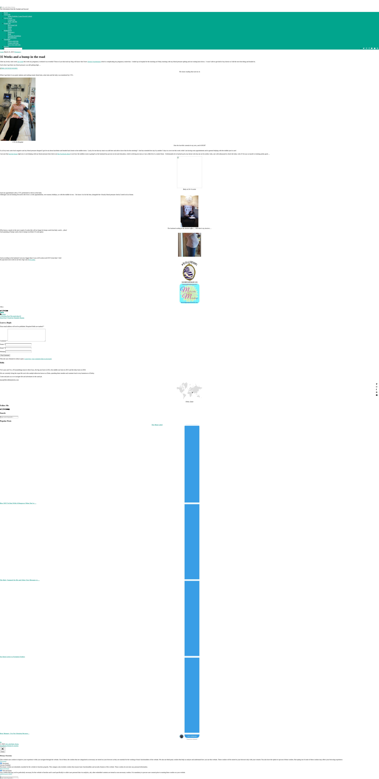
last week (20, 61)
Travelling (7, 39)
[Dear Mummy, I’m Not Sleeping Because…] (295, 694)
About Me (7, 14)
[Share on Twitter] (1, 312)
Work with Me (12, 22)
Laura (2, 52)
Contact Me (11, 20)
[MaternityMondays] (189, 303)
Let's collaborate (192, 736)
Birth (9, 34)
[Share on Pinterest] (3, 312)
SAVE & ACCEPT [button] (6, 774)
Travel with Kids (13, 41)
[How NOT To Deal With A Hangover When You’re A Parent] (220, 464)
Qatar (9, 29)
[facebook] (369, 48)
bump (4, 314)
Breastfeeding (12, 37)
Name (2, 344)
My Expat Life (12, 25)
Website (2, 351)
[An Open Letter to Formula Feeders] (295, 617)
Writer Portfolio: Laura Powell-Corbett (20, 16)
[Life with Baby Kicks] (7, 7)
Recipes (6, 46)
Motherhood (8, 30)
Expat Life (7, 23)
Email (2, 348)
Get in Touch (8, 18)
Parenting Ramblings (14, 36)
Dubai (10, 27)
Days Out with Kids (14, 45)
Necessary (5, 763)
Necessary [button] (3, 761)
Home (6, 13)
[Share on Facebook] (0, 312)
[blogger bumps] (189, 283)
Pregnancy (11, 32)
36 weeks (32, 260)
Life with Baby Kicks (12, 744)
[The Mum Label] (68, 462)
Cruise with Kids (13, 43)
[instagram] (366, 48)
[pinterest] (5, 409)
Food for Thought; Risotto (12, 318)
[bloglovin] (4, 409)
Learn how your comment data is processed (37, 359)
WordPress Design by (9, 746)
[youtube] (371, 48)
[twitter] (363, 48)
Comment (3, 341)
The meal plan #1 (11, 316)
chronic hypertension (94, 61)
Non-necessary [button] (4, 769)
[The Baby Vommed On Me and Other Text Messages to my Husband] (295, 540)
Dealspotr (195, 739)
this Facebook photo (63, 154)
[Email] (374, 48)
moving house (13, 154)
